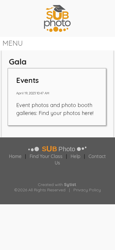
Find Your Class (46, 156)
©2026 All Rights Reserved (39, 190)
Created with (57, 184)
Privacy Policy (87, 190)
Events (27, 80)
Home (15, 156)
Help (75, 156)
